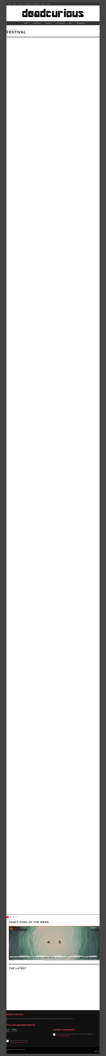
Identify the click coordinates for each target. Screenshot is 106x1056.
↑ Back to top (97, 1051)
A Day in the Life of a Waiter (63, 1035)
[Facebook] (93, 3)
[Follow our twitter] (8, 1030)
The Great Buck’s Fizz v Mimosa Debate (19, 1042)
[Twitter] (96, 3)
